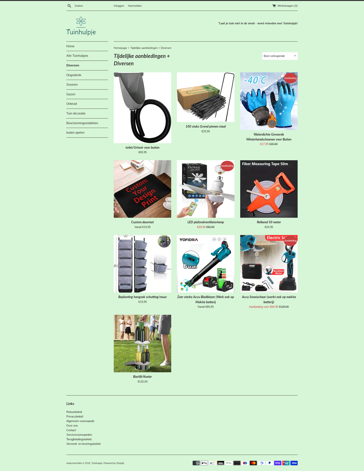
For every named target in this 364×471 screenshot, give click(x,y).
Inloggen (119, 5)
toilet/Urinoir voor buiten (142, 147)
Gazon (70, 94)
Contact (71, 430)
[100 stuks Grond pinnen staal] (205, 97)
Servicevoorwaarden (79, 434)
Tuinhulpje (96, 463)
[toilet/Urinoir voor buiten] (142, 107)
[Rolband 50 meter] (269, 189)
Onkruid (71, 103)
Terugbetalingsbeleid (78, 439)
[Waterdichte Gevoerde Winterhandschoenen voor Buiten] (269, 101)
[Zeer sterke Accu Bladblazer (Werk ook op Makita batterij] (205, 264)
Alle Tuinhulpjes (77, 55)
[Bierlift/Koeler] (142, 343)
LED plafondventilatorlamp (205, 222)
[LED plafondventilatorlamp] (205, 189)
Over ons (72, 425)
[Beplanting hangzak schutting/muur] (142, 264)
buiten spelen (75, 132)
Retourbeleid (74, 411)
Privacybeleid (74, 416)
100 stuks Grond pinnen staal (206, 126)
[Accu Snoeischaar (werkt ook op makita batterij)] (269, 264)
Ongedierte (73, 75)
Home (70, 46)
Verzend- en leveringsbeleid (83, 443)
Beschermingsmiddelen (82, 123)
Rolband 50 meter (269, 222)
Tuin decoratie (76, 113)
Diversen (72, 65)
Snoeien (72, 84)
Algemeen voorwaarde (80, 421)
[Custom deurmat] (142, 189)
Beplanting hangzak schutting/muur (142, 297)
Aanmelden (135, 5)
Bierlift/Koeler (142, 377)
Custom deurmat (142, 222)
